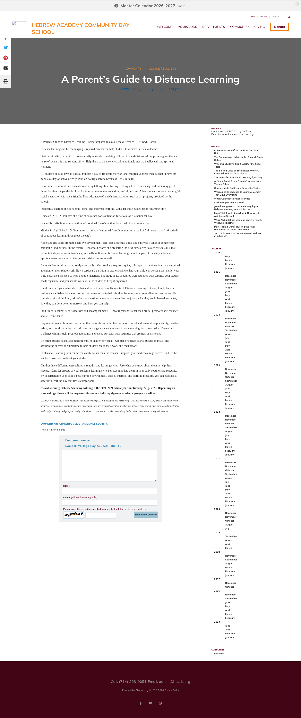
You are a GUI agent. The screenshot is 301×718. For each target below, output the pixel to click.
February (230, 264)
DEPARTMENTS (213, 27)
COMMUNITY (239, 27)
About (263, 16)
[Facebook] (141, 703)
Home (253, 16)
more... (182, 6)
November (230, 279)
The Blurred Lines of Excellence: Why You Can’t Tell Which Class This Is (236, 172)
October (229, 326)
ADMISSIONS (187, 27)
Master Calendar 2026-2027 (148, 5)
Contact (277, 16)
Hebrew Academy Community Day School (80, 28)
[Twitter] (150, 703)
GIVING (259, 27)
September (231, 283)
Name (66, 485)
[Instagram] (160, 703)
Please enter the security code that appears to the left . (104, 509)
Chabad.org (142, 690)
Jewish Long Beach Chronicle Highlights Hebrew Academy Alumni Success (236, 208)
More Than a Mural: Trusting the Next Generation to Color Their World (234, 228)
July (227, 338)
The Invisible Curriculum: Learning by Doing (238, 177)
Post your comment (79, 440)
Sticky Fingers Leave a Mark (229, 202)
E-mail (80, 497)
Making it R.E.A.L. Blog (162, 68)
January (229, 268)
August (229, 287)
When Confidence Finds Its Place (232, 198)
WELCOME (165, 27)
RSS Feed (219, 653)
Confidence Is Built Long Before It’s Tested (237, 188)
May (227, 256)
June (227, 291)
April (227, 299)
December (230, 275)
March (228, 260)
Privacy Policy (171, 690)
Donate (279, 27)
